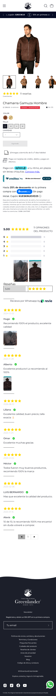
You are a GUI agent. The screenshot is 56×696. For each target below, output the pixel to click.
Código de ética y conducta (28, 663)
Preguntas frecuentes (28, 643)
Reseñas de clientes (28, 650)
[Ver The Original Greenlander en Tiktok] (11, 685)
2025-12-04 (8, 458)
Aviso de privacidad (28, 653)
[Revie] (46, 301)
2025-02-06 (9, 486)
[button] (45, 6)
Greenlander (7, 96)
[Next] (52, 15)
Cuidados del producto (28, 646)
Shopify (46, 693)
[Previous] (3, 15)
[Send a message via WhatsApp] (50, 684)
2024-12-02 (8, 313)
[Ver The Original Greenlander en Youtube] (25, 685)
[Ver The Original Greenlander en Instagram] (5, 685)
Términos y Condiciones (28, 640)
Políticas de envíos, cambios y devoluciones (28, 636)
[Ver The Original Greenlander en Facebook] (18, 685)
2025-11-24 (8, 432)
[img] (49, 107)
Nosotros (28, 656)
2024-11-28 (8, 359)
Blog (28, 660)
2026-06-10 (8, 404)
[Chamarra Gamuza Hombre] (9, 81)
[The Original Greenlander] (28, 5)
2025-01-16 (8, 511)
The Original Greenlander (15, 693)
